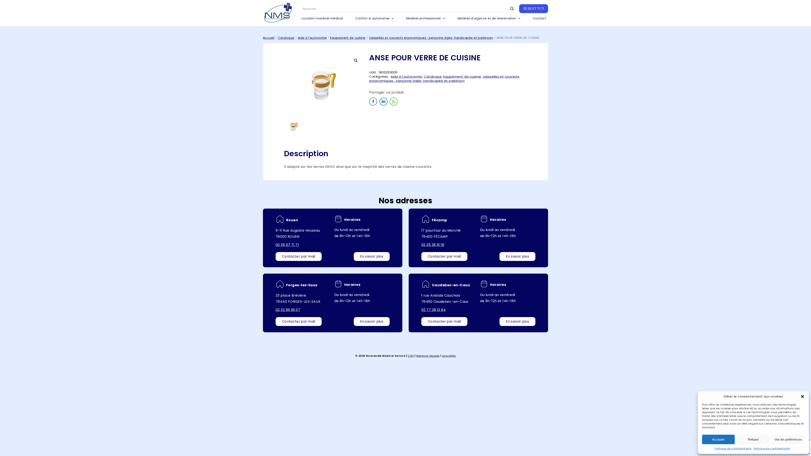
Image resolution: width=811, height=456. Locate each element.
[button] (802, 396)
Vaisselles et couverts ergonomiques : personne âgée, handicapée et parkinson (431, 38)
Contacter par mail (298, 256)
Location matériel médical (322, 18)
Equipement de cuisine (347, 38)
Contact (539, 18)
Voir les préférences (788, 439)
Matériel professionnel (423, 18)
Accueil (268, 38)
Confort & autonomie (372, 18)
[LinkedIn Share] (384, 102)
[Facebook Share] (373, 102)
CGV (411, 356)
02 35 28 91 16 (432, 244)
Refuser (753, 439)
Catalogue (286, 38)
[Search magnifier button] (512, 9)
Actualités (449, 356)
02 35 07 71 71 (533, 9)
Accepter (718, 439)
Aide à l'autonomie (312, 38)
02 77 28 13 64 (433, 309)
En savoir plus (371, 256)
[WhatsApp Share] (394, 102)
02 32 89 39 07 (288, 309)
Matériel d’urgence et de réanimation (486, 18)
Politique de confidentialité (732, 448)
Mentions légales (428, 356)
